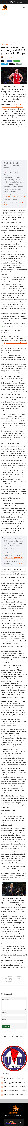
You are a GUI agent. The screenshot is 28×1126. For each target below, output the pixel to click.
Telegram (5, 63)
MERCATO (9, 44)
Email (19, 63)
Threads (13, 63)
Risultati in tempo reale (14, 1115)
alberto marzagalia (8, 57)
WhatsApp (17, 60)
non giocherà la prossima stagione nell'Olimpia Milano (12, 107)
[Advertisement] (14, 27)
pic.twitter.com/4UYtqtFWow (15, 196)
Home (3, 44)
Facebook (9, 60)
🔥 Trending (5, 1074)
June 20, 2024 (17, 563)
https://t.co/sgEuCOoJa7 (13, 558)
